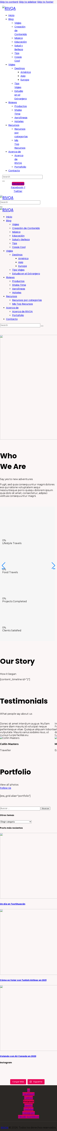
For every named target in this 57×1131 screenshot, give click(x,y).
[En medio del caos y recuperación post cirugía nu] (9, 1069)
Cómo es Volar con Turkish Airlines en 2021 (23, 980)
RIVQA (4, 1127)
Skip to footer (45, 2)
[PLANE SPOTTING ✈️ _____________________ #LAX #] (45, 1073)
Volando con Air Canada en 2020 (18, 1056)
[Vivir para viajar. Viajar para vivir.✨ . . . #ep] (45, 1069)
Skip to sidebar (28, 2)
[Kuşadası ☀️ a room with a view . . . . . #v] (45, 1076)
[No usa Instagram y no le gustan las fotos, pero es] (27, 1076)
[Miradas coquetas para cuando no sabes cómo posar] (9, 1076)
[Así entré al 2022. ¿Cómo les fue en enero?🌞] (9, 1073)
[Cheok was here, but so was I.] (27, 1073)
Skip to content (9, 2)
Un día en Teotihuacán (12, 904)
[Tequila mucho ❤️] (27, 1069)
